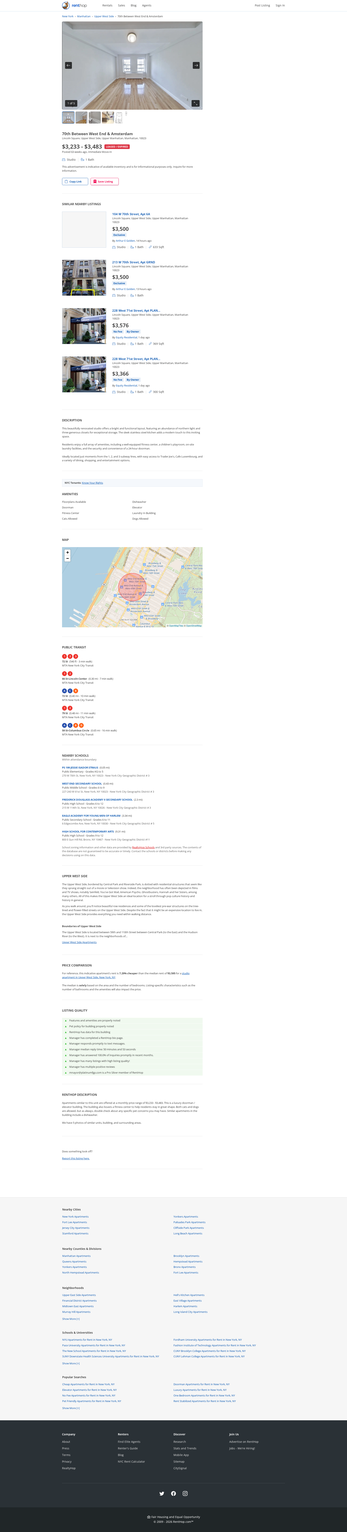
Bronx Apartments (185, 1267)
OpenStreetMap (194, 625)
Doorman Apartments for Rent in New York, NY (202, 1384)
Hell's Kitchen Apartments (189, 1295)
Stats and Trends (185, 1448)
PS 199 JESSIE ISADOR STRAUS (80, 767)
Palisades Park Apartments (189, 1222)
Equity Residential (126, 337)
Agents (146, 5)
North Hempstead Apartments (80, 1272)
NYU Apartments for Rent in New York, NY (87, 1339)
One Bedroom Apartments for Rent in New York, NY (204, 1395)
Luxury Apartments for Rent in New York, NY (200, 1390)
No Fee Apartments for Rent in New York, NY (88, 1395)
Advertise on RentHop (244, 1442)
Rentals (107, 5)
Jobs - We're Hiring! (242, 1448)
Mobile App (181, 1455)
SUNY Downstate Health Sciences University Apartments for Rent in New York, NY (110, 1356)
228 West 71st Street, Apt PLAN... (136, 310)
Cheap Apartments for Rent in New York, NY (88, 1384)
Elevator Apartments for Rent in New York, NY (89, 1390)
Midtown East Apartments (78, 1306)
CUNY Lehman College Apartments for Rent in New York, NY (209, 1356)
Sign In (280, 5)
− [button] (67, 558)
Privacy (66, 1461)
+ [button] (67, 552)
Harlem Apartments (185, 1306)
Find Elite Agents (129, 1442)
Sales (121, 5)
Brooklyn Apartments (186, 1256)
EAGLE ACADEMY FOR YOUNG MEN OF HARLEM (91, 815)
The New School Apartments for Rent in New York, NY (94, 1351)
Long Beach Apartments (188, 1233)
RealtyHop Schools (143, 847)
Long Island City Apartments (190, 1312)
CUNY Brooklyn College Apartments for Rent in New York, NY (210, 1351)
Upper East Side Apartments (79, 1295)
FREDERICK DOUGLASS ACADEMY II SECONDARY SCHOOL (97, 799)
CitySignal (180, 1468)
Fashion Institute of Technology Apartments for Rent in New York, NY (215, 1345)
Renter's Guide (128, 1448)
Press (65, 1448)
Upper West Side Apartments (79, 942)
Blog (134, 5)
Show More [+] (71, 1319)
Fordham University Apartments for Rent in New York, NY (208, 1339)
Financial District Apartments (79, 1300)
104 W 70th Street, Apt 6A (131, 214)
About (66, 1442)
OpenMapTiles (176, 625)
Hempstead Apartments (188, 1261)
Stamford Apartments (75, 1233)
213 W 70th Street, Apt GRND (133, 262)
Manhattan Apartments (76, 1256)
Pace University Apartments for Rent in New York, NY (93, 1345)
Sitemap (179, 1461)
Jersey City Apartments (75, 1228)
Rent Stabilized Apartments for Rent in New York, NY (205, 1401)
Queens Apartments (74, 1261)
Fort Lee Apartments (74, 1222)
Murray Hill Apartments (76, 1312)
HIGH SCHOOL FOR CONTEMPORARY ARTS (88, 831)
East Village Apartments (188, 1300)
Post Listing (262, 5)
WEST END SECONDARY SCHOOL (82, 783)
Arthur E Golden (125, 240)
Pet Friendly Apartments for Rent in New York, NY (91, 1401)
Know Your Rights (92, 483)
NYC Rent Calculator (131, 1461)
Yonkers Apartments (186, 1216)
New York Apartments (75, 1216)
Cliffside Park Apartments (189, 1228)
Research (180, 1442)
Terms (66, 1455)
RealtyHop (69, 1468)
